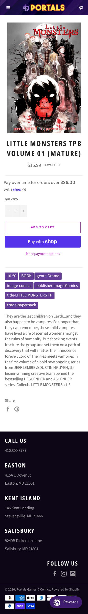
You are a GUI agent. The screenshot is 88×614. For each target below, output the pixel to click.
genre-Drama (48, 276)
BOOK (26, 276)
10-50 (11, 276)
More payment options (43, 253)
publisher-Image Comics (57, 286)
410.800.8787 (15, 451)
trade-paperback (21, 305)
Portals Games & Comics (33, 589)
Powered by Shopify (65, 589)
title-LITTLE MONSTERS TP (29, 295)
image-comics (19, 286)
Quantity (11, 200)
